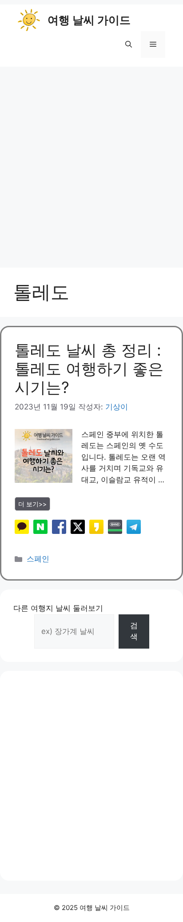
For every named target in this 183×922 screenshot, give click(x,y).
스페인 (38, 558)
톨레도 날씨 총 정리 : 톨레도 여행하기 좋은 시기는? (89, 369)
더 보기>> (32, 504)
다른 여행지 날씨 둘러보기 (58, 608)
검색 (134, 631)
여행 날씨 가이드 (89, 20)
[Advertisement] (91, 162)
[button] (128, 44)
